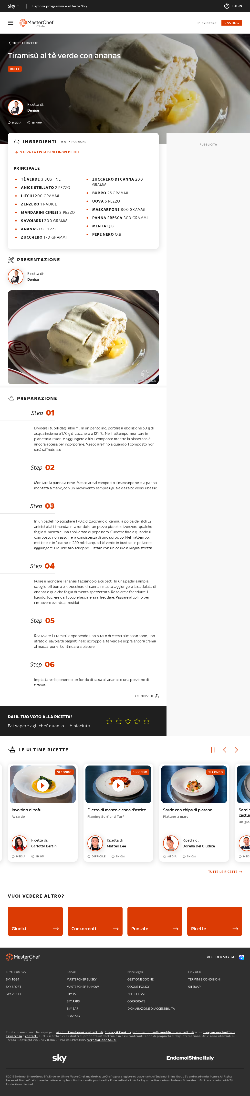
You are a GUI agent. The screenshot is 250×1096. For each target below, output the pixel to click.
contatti (31, 1036)
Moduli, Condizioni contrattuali (79, 1032)
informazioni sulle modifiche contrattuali (163, 1032)
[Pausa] (213, 750)
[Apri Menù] (14, 23)
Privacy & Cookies (118, 1032)
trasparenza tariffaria (219, 1032)
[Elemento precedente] (224, 750)
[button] (146, 721)
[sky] (59, 1058)
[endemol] (190, 1058)
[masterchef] (39, 23)
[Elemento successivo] (236, 750)
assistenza (14, 1036)
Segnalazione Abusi (101, 1040)
